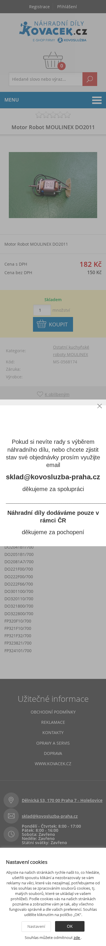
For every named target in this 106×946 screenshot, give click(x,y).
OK (70, 926)
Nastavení (36, 926)
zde (77, 937)
